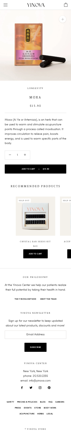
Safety (10, 402)
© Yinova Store (35, 429)
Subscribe (35, 347)
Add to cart (35, 254)
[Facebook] (22, 387)
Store (37, 408)
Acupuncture (27, 414)
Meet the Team (48, 299)
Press (18, 408)
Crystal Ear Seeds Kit (35, 241)
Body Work (50, 408)
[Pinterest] (49, 387)
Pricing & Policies (27, 402)
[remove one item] (10, 155)
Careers (59, 402)
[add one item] (25, 155)
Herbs (40, 414)
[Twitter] (31, 387)
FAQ (50, 402)
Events (28, 408)
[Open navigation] (5, 5)
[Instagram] (40, 387)
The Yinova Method (25, 299)
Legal (50, 414)
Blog (43, 402)
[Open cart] (65, 5)
